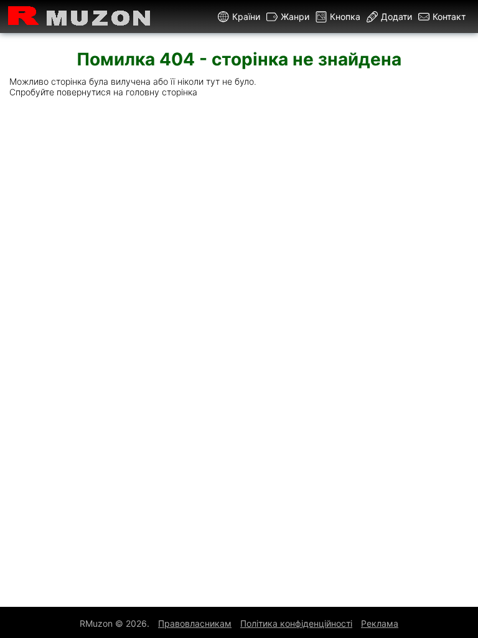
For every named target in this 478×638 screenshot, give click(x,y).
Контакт (449, 16)
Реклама (379, 623)
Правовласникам (195, 623)
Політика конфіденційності (296, 623)
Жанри (295, 16)
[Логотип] (79, 16)
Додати (396, 16)
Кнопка (345, 16)
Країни (246, 16)
